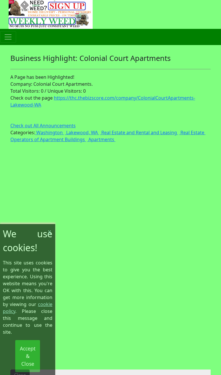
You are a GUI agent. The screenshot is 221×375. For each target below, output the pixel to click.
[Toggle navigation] (8, 37)
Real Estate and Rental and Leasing (139, 132)
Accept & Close (27, 356)
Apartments (101, 139)
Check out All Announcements (43, 125)
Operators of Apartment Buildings (48, 139)
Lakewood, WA (82, 132)
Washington (49, 132)
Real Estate (192, 132)
